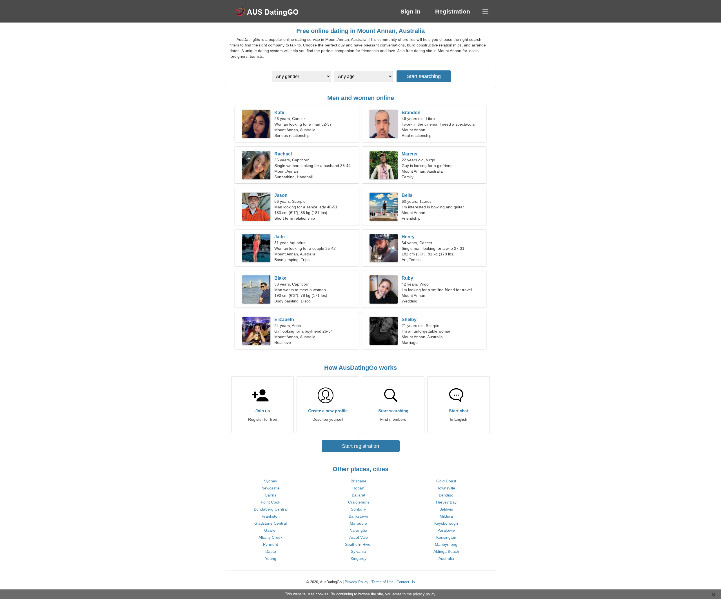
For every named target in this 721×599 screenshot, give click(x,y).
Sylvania (358, 551)
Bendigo (446, 495)
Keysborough (446, 523)
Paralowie (446, 530)
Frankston (271, 516)
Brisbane (358, 481)
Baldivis (446, 509)
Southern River (358, 544)
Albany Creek (270, 537)
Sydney (270, 481)
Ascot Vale (358, 537)
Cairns (270, 495)
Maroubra (358, 523)
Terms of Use (382, 582)
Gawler (270, 530)
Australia (446, 558)
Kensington (446, 537)
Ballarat (358, 495)
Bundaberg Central (271, 509)
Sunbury (358, 509)
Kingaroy (358, 558)
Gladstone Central (270, 523)
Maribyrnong (446, 544)
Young (270, 558)
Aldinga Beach (446, 551)
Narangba (358, 530)
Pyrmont (270, 544)
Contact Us (406, 582)
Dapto (270, 551)
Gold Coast (446, 481)
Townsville (446, 488)
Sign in (410, 11)
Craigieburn (358, 502)
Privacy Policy (356, 582)
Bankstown (358, 516)
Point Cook (270, 502)
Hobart (358, 488)
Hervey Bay (446, 502)
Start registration (360, 446)
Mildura (446, 516)
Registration (452, 11)
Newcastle (270, 488)
